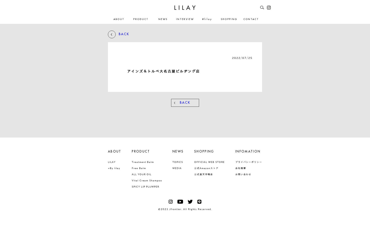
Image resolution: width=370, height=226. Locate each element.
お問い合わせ (243, 174)
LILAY (112, 162)
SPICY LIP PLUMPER (145, 186)
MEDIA (177, 168)
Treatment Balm (143, 162)
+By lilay (114, 168)
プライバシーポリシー (248, 162)
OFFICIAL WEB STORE (209, 162)
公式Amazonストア (206, 168)
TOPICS (177, 162)
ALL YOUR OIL (141, 174)
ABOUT (119, 19)
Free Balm (139, 168)
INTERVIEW (185, 19)
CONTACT (251, 19)
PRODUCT (141, 19)
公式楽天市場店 (203, 174)
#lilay (207, 19)
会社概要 (240, 168)
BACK (124, 34)
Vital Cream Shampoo (147, 180)
